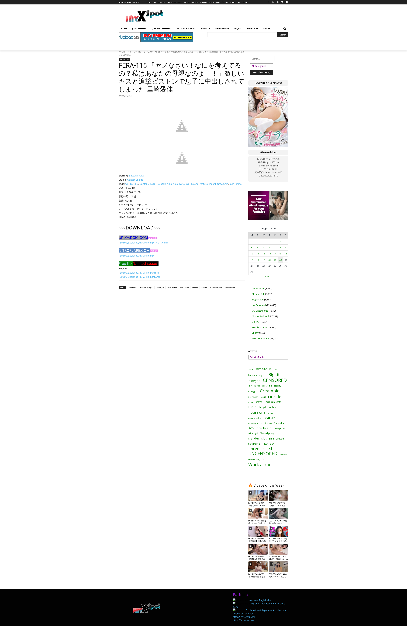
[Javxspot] (144, 16)
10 (251, 253)
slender (253, 438)
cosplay (277, 385)
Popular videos (259, 327)
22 (280, 259)
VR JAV (255, 332)
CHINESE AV (258, 288)
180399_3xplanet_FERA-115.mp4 (137, 255)
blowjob (254, 380)
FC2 (250, 407)
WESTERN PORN (260, 338)
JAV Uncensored (260, 310)
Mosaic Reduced (260, 316)
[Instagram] (273, 2)
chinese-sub (254, 385)
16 (285, 253)
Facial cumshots (273, 401)
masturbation (255, 418)
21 (275, 259)
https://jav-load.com (243, 613)
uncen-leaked (260, 448)
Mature (204, 183)
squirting (254, 443)
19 (263, 259)
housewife (179, 183)
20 (269, 259)
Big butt (262, 375)
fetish (258, 407)
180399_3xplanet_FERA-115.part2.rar (139, 276)
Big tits (275, 374)
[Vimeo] (282, 2)
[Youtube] (286, 2)
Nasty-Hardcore (255, 423)
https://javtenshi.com (244, 616)
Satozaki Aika (136, 175)
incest (212, 183)
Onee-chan (279, 423)
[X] (278, 2)
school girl (253, 433)
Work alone (192, 183)
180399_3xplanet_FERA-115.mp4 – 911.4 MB (143, 242)
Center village (146, 287)
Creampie (222, 183)
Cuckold (253, 397)
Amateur (263, 368)
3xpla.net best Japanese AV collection (266, 610)
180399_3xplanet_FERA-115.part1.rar (139, 272)
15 (280, 253)
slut (264, 438)
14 (275, 253)
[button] (284, 28)
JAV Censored (125, 51)
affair (251, 369)
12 (263, 253)
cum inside (235, 183)
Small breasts (277, 438)
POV (251, 428)
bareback (252, 375)
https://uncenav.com (244, 620)
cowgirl (253, 391)
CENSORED (131, 183)
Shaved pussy (267, 433)
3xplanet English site (260, 600)
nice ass (268, 423)
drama (259, 401)
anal (275, 369)
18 (257, 259)
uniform (283, 454)
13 (269, 253)
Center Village (135, 179)
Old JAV (255, 321)
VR (263, 459)
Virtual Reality (254, 459)
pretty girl (264, 428)
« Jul (267, 276)
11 (257, 253)
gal (264, 407)
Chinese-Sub (258, 293)
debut (250, 402)
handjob (272, 407)
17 (251, 259)
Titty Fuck (268, 443)
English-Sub (258, 299)
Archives (252, 350)
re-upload (280, 428)
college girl (267, 385)
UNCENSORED (262, 453)
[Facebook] (269, 2)
